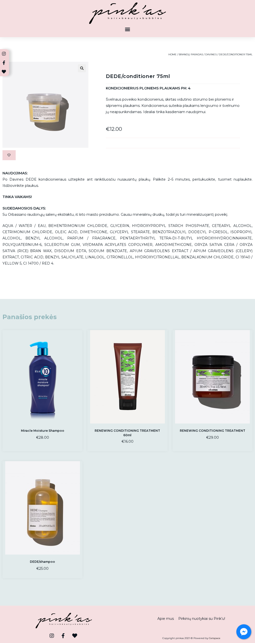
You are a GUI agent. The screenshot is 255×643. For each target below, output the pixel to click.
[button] (128, 29)
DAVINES (211, 54)
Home (172, 54)
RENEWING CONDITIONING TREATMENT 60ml (127, 433)
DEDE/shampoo (42, 562)
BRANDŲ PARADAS (191, 54)
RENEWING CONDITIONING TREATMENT (212, 430)
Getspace (214, 638)
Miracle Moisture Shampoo (42, 430)
